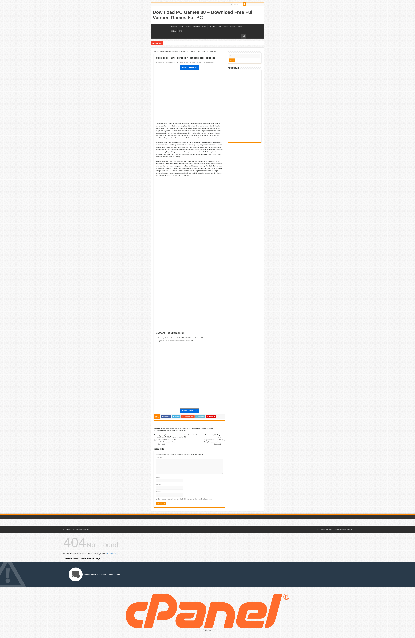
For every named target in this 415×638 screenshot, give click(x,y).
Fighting (173, 31)
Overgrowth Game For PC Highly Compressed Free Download (212, 441)
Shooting (188, 26)
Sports (204, 26)
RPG (180, 31)
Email (158, 484)
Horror (240, 26)
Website (158, 492)
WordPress (332, 529)
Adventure (196, 26)
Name (158, 477)
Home (175, 26)
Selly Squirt (161, 62)
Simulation (212, 26)
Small (226, 26)
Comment (160, 457)
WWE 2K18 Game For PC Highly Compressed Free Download (167, 441)
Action (181, 26)
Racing (220, 26)
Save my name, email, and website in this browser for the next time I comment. (185, 499)
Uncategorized (165, 51)
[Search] (244, 4)
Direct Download (189, 67)
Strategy (232, 26)
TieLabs (349, 529)
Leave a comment (197, 62)
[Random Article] (243, 36)
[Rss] (231, 4)
